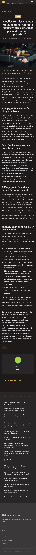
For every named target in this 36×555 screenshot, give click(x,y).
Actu (9, 11)
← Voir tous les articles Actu (11, 380)
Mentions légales (7, 540)
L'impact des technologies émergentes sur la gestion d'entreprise (17, 467)
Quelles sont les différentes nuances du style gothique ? (16, 485)
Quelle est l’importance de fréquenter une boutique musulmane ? (17, 461)
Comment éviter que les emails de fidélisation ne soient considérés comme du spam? (17, 417)
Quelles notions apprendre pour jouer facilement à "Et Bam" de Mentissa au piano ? (16, 454)
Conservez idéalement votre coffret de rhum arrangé (16, 498)
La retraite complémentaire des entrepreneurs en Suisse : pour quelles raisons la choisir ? (16, 445)
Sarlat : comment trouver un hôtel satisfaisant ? (15, 403)
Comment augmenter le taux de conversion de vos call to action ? (14, 409)
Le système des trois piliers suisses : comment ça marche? (16, 479)
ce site (4, 139)
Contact (4, 543)
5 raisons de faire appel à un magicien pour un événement (16, 432)
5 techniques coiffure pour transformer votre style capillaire (16, 491)
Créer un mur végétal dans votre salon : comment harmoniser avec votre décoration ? (17, 425)
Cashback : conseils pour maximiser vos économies (17, 438)
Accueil (4, 11)
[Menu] (32, 2)
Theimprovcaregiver (11, 515)
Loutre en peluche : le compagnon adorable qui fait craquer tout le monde (17, 473)
